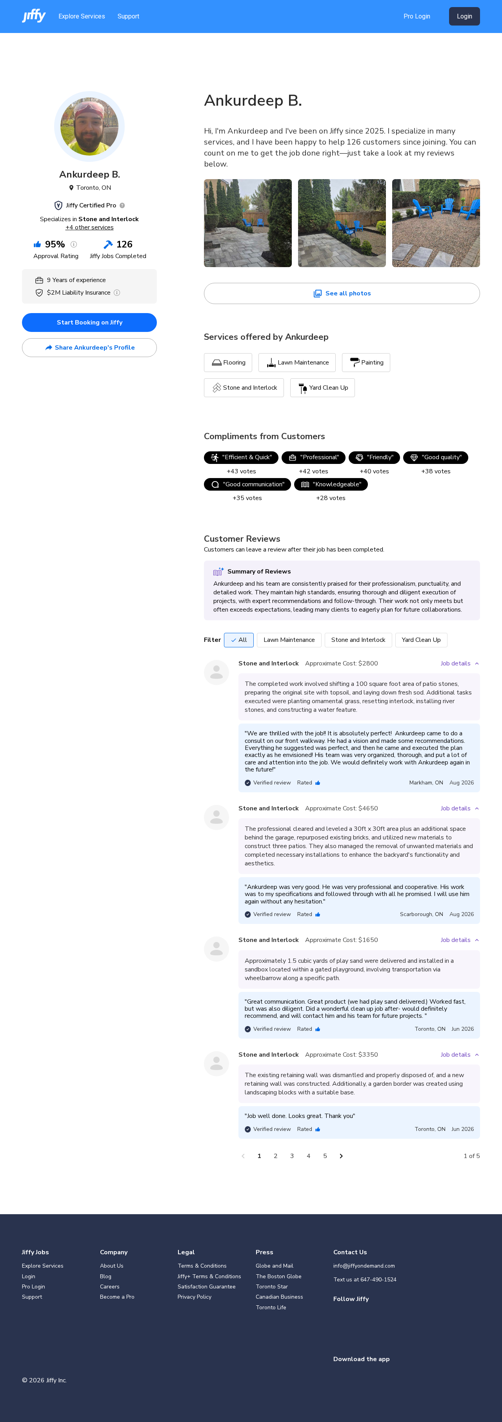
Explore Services (81, 16)
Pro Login (417, 16)
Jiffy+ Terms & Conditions (209, 1276)
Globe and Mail (274, 1266)
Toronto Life (271, 1307)
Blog (105, 1276)
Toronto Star (272, 1286)
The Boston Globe (279, 1276)
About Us (112, 1266)
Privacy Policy (194, 1297)
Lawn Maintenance (289, 640)
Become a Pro (117, 1297)
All (242, 640)
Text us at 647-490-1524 (365, 1279)
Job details (456, 663)
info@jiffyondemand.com (364, 1266)
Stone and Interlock (358, 640)
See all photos (348, 293)
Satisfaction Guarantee (207, 1286)
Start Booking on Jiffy (89, 322)
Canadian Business (279, 1297)
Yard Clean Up (421, 640)
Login (464, 16)
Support (128, 16)
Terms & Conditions (202, 1266)
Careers (110, 1286)
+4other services (89, 227)
